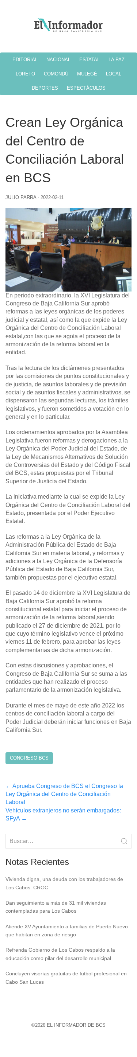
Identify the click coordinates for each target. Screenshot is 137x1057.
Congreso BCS (29, 758)
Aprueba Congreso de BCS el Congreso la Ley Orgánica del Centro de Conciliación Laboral (64, 794)
